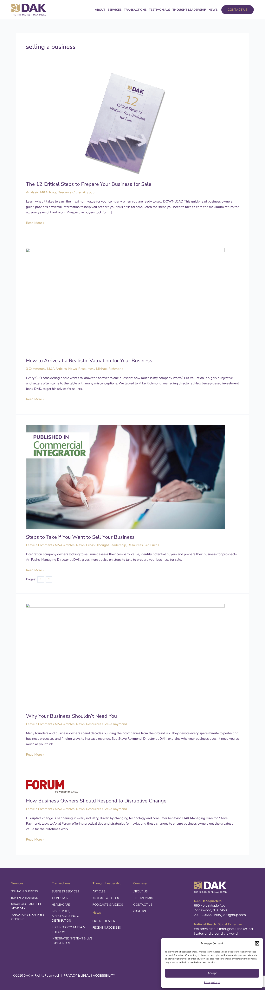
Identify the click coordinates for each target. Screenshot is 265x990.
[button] (257, 943)
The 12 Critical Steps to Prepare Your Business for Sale (88, 184)
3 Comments (35, 369)
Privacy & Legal (212, 982)
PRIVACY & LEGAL (76, 975)
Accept (212, 973)
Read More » (35, 222)
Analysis (32, 192)
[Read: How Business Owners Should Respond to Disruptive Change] (52, 786)
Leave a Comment (39, 545)
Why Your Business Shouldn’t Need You (71, 716)
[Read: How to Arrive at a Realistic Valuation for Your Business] (125, 300)
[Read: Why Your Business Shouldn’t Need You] (125, 655)
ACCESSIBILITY (104, 975)
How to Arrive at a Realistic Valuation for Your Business (89, 360)
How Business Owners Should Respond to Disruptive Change (96, 800)
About (100, 10)
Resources (65, 192)
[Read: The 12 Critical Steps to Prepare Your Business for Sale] (125, 123)
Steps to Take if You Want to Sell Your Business (80, 537)
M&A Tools (48, 192)
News (213, 10)
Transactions (135, 10)
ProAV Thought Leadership (106, 545)
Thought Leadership (189, 10)
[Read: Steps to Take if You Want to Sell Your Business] (125, 476)
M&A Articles (57, 369)
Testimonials (159, 10)
